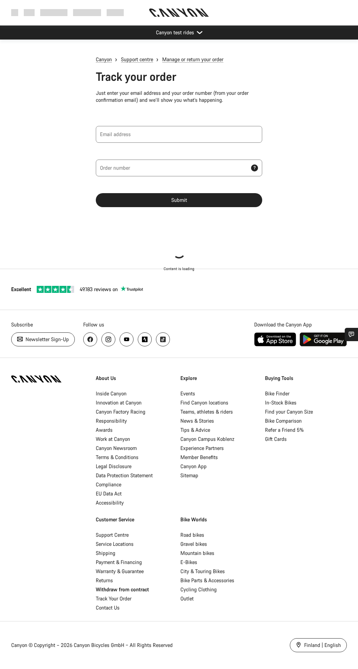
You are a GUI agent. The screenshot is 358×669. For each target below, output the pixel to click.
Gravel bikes (193, 544)
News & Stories (197, 420)
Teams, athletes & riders (206, 411)
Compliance (108, 484)
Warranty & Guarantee (120, 571)
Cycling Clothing (198, 589)
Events (187, 393)
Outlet (187, 598)
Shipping (105, 553)
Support (115, 12)
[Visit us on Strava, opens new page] (145, 339)
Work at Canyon (113, 439)
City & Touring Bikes (202, 571)
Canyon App (193, 466)
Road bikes (192, 534)
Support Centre (112, 534)
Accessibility (110, 502)
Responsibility (111, 420)
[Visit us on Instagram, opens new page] (108, 339)
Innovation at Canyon (119, 402)
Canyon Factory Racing (120, 411)
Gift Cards (276, 439)
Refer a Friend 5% (284, 430)
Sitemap (189, 475)
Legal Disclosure (113, 466)
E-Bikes (188, 562)
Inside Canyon (111, 393)
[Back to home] (179, 12)
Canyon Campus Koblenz (207, 439)
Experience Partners (202, 448)
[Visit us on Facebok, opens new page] (90, 339)
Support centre (137, 59)
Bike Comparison (283, 420)
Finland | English (322, 645)
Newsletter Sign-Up (46, 339)
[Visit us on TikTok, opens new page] (163, 339)
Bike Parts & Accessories (207, 580)
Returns (104, 580)
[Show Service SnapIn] (351, 334)
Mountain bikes (197, 553)
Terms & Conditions (117, 457)
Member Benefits (199, 457)
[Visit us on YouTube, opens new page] (127, 339)
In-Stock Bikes (280, 402)
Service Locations (115, 544)
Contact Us (108, 607)
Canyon (104, 59)
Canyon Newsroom (116, 448)
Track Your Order (113, 598)
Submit (179, 200)
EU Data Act (109, 493)
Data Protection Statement (124, 475)
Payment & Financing (119, 562)
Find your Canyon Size (289, 411)
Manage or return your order (192, 59)
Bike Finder (277, 393)
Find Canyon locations (204, 402)
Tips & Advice (195, 430)
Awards (104, 430)
